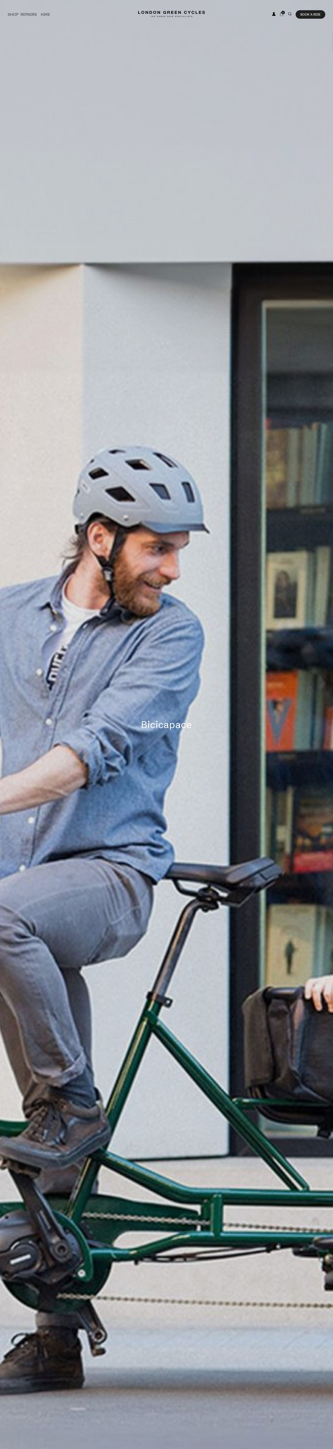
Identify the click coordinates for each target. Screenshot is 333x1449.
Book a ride (310, 14)
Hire (45, 14)
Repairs (28, 14)
